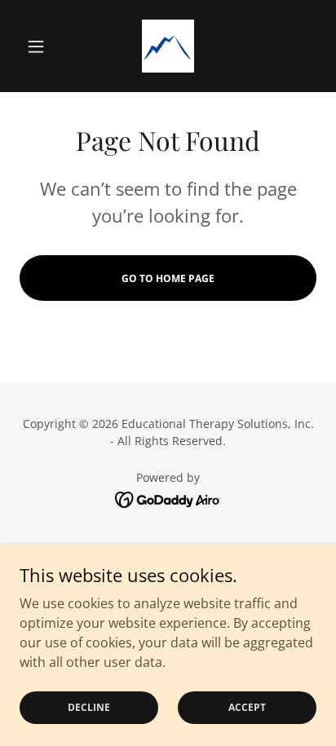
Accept (247, 707)
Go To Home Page (168, 278)
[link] (168, 46)
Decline (89, 707)
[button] (42, 46)
